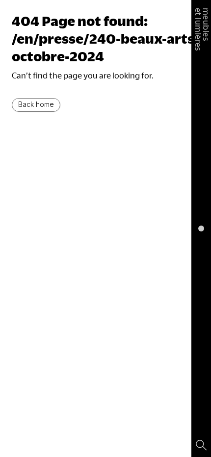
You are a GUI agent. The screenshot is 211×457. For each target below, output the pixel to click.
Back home (36, 104)
